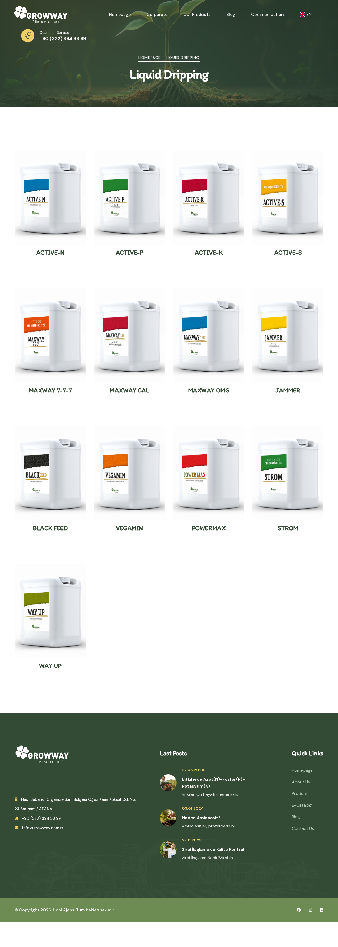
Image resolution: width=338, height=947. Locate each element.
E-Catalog (302, 805)
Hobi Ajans (63, 910)
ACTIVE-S (288, 252)
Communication (267, 14)
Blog (230, 14)
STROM (288, 528)
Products (301, 793)
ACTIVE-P (129, 252)
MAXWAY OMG (208, 390)
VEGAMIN (129, 528)
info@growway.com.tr (42, 828)
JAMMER (287, 390)
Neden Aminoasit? (201, 818)
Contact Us (303, 828)
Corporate (157, 14)
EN (309, 14)
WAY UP (50, 666)
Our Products (196, 14)
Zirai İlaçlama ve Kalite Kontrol (213, 849)
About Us (301, 782)
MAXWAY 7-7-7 (50, 390)
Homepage (120, 14)
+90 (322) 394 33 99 (63, 38)
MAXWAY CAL (129, 390)
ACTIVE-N (50, 252)
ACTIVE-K (209, 252)
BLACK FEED (50, 528)
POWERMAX (209, 528)
